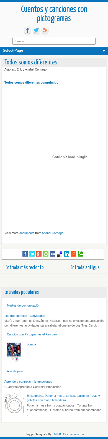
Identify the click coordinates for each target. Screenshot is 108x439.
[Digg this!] (52, 254)
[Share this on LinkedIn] (66, 254)
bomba (31, 344)
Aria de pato (15, 371)
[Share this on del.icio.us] (59, 254)
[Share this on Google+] (39, 254)
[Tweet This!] (32, 254)
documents (26, 233)
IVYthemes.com (73, 434)
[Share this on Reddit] (73, 254)
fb (27, 30)
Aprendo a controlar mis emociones (28, 381)
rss (45, 30)
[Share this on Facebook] (25, 254)
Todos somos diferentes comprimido (31, 82)
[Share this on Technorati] (80, 254)
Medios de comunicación (23, 305)
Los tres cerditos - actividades (24, 315)
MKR (57, 434)
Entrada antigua (85, 267)
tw (36, 30)
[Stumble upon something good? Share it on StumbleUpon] (45, 254)
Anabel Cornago (52, 233)
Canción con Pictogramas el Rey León (32, 334)
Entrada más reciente (25, 267)
